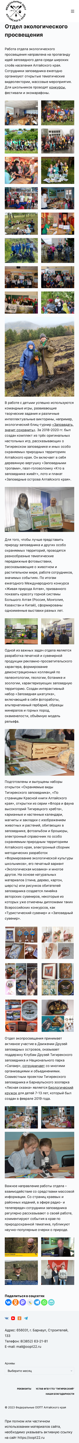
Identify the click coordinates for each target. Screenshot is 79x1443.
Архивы (10, 1363)
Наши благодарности (60, 1394)
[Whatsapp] (44, 1302)
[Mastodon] (22, 1302)
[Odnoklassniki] (15, 1302)
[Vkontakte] (8, 1302)
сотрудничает (33, 1066)
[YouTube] (13, 1318)
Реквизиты (24, 1388)
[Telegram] (37, 1302)
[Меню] (72, 11)
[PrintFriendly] (51, 1302)
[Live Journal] (30, 1302)
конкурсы (57, 87)
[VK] (6, 1318)
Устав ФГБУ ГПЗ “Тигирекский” (55, 1388)
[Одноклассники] (19, 1318)
